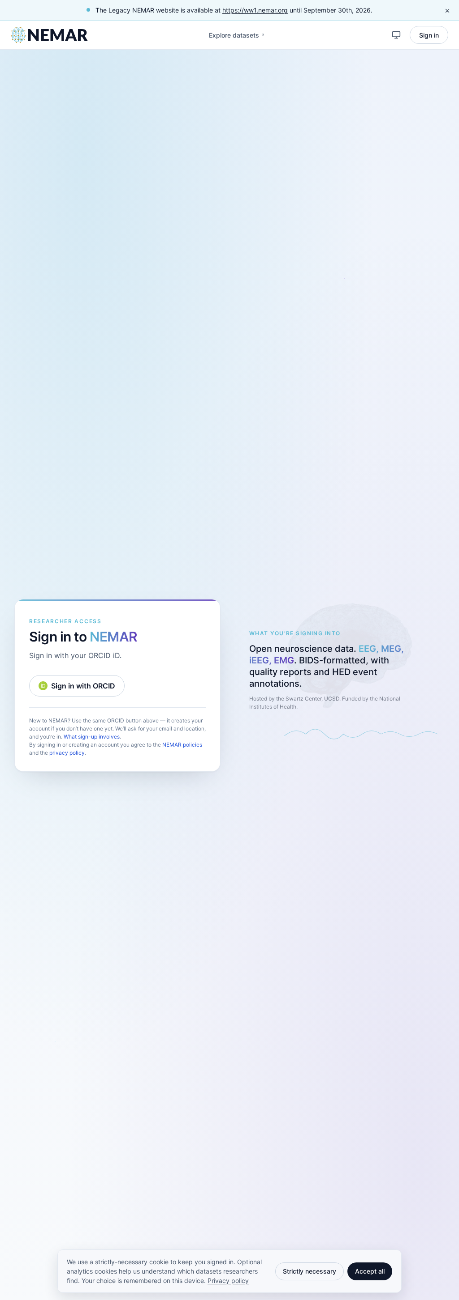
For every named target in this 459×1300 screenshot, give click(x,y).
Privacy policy (228, 1280)
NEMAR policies (182, 744)
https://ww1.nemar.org (255, 10)
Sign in (429, 35)
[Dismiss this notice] (447, 10)
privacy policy (67, 752)
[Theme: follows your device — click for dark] (396, 35)
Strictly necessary (309, 1271)
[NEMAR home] (49, 35)
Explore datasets (238, 37)
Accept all (370, 1271)
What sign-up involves (92, 736)
